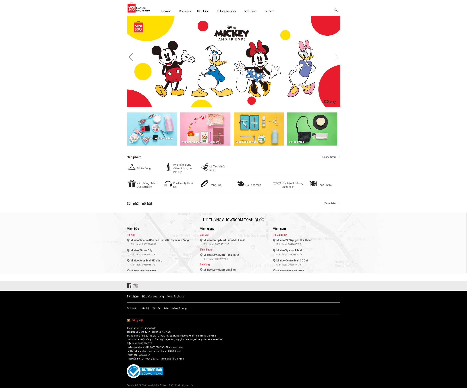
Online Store (329, 157)
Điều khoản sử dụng (175, 308)
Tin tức (267, 11)
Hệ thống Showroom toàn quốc (233, 220)
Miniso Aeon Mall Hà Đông (146, 262)
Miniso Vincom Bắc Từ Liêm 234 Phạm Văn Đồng (159, 242)
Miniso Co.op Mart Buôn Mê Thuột (224, 242)
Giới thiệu (184, 11)
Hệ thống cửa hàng (226, 11)
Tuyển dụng (250, 11)
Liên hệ (145, 308)
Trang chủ (166, 11)
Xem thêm (330, 203)
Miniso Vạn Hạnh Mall (289, 252)
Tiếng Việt (137, 320)
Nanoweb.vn (187, 385)
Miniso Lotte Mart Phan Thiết (221, 256)
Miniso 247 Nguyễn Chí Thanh (294, 242)
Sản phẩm (202, 11)
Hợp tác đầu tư (175, 296)
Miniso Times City (142, 252)
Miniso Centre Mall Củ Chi (292, 262)
